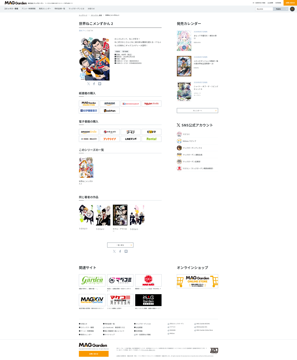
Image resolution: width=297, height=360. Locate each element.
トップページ (83, 15)
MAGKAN (172, 330)
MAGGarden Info (202, 327)
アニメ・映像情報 (29, 8)
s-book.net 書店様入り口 (115, 327)
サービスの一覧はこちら (148, 350)
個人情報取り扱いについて (114, 331)
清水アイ (82, 30)
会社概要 (270, 3)
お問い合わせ (290, 3)
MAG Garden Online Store (205, 330)
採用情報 (278, 3)
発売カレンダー (45, 8)
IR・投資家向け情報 (259, 3)
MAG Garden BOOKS (203, 324)
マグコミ (173, 327)
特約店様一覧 (60, 8)
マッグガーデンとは (76, 8)
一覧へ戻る (120, 245)
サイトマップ (110, 334)
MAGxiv (172, 333)
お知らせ (91, 8)
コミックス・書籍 (11, 8)
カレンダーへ (197, 110)
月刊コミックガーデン (177, 324)
